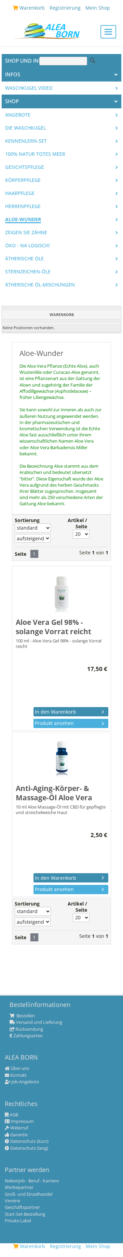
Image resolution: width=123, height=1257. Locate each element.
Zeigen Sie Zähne (26, 232)
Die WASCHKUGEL (25, 128)
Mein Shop (98, 1246)
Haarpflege (20, 193)
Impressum (22, 1121)
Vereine (12, 1201)
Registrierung (65, 1246)
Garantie (18, 1135)
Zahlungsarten (27, 1036)
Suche (92, 60)
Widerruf (18, 1128)
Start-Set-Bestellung (25, 1214)
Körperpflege (23, 180)
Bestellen (25, 1016)
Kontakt (18, 1075)
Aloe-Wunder (23, 219)
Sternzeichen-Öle (28, 272)
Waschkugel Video (29, 88)
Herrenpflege (23, 206)
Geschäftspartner (22, 1207)
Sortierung (27, 520)
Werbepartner (19, 1187)
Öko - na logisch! (27, 245)
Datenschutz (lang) (28, 1148)
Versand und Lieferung (38, 1022)
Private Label (18, 1221)
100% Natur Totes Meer (35, 154)
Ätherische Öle (24, 259)
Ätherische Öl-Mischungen (40, 285)
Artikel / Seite (77, 523)
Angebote (17, 115)
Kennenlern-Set (26, 141)
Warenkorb (31, 1246)
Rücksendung (28, 1029)
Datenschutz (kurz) (29, 1141)
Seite (20, 554)
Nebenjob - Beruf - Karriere (32, 1181)
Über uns (19, 1068)
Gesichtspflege (24, 167)
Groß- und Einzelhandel (28, 1194)
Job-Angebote (24, 1082)
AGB (13, 1115)
